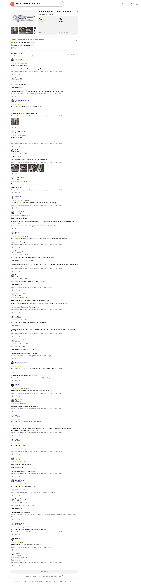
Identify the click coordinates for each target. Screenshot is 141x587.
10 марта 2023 (24, 388)
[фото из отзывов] (15, 122)
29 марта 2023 (24, 502)
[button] (14, 30)
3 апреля (22, 104)
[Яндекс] (12, 4)
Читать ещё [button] (18, 266)
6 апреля (22, 82)
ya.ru (64, 581)
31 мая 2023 (23, 542)
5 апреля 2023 (24, 344)
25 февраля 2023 (25, 419)
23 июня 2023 (24, 279)
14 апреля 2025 (24, 527)
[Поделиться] (77, 11)
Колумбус (17, 581)
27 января (23, 135)
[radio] (12, 74)
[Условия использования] (76, 40)
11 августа (23, 443)
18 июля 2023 (24, 236)
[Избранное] (124, 4)
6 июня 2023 (23, 297)
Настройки (52, 581)
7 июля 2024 (23, 154)
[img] (15, 63)
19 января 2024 (24, 200)
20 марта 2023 (24, 366)
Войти (131, 4)
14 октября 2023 (25, 215)
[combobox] (36, 3)
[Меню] (137, 4)
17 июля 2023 (24, 255)
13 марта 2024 (24, 181)
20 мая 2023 (23, 320)
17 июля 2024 (24, 484)
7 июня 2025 (23, 557)
